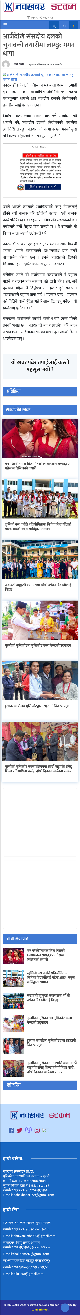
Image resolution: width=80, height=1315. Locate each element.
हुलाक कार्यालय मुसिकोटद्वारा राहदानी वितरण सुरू (37, 706)
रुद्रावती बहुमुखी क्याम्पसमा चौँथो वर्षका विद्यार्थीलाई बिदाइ (38, 587)
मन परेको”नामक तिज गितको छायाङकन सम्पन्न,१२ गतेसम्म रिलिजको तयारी (37, 466)
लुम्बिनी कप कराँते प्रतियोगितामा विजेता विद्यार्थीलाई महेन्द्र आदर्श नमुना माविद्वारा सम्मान (38, 527)
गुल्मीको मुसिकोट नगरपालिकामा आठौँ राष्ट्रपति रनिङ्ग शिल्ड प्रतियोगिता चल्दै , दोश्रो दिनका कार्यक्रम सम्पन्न (38, 769)
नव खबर (19, 64)
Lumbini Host (40, 1309)
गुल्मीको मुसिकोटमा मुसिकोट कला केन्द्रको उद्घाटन (38, 646)
